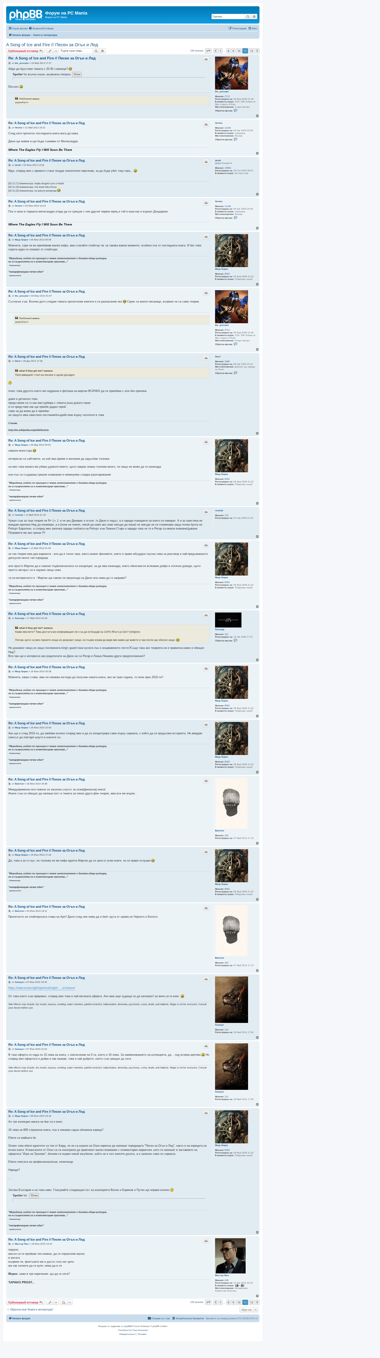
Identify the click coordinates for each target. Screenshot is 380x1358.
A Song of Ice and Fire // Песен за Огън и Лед (52, 44)
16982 (228, 168)
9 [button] (233, 51)
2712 (227, 96)
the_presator (222, 91)
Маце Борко (221, 269)
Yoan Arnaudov (140, 1330)
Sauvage (220, 629)
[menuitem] (41, 28)
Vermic (219, 123)
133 (226, 515)
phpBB (127, 1326)
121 (226, 1029)
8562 (227, 274)
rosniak (219, 510)
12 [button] (251, 51)
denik (218, 160)
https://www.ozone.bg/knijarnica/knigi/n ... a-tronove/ (41, 987)
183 (226, 835)
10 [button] (238, 51)
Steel (218, 356)
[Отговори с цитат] (206, 59)
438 (226, 1280)
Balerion (219, 830)
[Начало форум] (26, 14)
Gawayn (219, 1025)
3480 (227, 361)
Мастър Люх (222, 1275)
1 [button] (220, 51)
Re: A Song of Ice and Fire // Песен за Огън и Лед (52, 58)
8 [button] (228, 51)
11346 (228, 128)
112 (226, 634)
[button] (208, 51)
